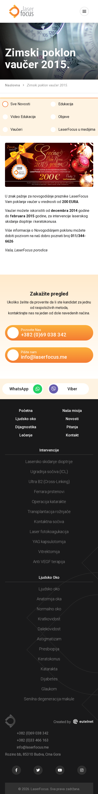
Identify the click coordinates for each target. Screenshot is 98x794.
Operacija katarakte (49, 501)
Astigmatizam (49, 638)
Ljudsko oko (49, 588)
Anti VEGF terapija (49, 561)
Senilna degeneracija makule (49, 698)
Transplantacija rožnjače (49, 511)
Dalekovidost (49, 628)
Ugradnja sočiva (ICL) (49, 471)
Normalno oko (49, 608)
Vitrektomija (49, 551)
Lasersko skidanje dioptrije (49, 461)
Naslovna (12, 85)
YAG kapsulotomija (49, 541)
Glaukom (49, 688)
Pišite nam (44, 355)
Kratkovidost (49, 618)
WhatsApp (18, 388)
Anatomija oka (49, 598)
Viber (72, 388)
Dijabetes (49, 678)
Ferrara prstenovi (49, 491)
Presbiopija (49, 648)
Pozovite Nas (43, 333)
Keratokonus (49, 658)
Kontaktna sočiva (49, 521)
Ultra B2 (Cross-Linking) (49, 481)
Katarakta (49, 668)
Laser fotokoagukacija (49, 531)
